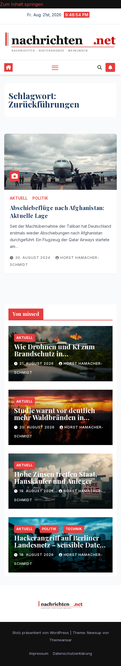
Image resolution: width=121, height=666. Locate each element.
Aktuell (19, 198)
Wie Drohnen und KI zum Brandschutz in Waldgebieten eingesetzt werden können (54, 357)
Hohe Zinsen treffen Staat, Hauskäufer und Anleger (55, 477)
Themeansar (60, 640)
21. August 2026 (37, 363)
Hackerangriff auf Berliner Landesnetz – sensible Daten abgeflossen (59, 544)
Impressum (38, 653)
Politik (40, 198)
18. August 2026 (37, 555)
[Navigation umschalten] (55, 68)
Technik (74, 529)
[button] (99, 67)
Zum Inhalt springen (21, 4)
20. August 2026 (37, 427)
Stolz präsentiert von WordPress (41, 632)
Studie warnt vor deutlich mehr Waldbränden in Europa (54, 417)
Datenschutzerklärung (72, 653)
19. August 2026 (37, 491)
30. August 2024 (33, 258)
